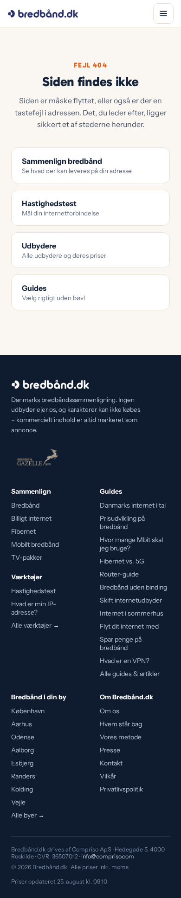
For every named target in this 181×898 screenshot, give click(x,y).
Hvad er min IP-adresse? (33, 608)
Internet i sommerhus (131, 613)
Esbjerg (22, 763)
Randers (23, 776)
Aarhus (21, 724)
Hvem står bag (121, 724)
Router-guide (119, 574)
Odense (22, 737)
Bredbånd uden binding (133, 587)
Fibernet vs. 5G (122, 561)
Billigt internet (31, 518)
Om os (109, 711)
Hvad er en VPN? (124, 661)
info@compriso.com (107, 856)
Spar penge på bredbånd (121, 643)
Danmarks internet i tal (133, 505)
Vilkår (108, 776)
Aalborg (22, 750)
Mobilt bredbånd (35, 544)
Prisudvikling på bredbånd (122, 522)
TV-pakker (26, 557)
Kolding (22, 789)
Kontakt (111, 763)
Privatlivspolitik (121, 789)
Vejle (18, 802)
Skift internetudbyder (131, 600)
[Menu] (163, 13)
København (28, 711)
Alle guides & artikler (130, 674)
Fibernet (23, 531)
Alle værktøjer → (35, 625)
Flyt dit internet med (129, 626)
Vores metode (121, 737)
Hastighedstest (33, 591)
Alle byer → (28, 815)
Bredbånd (25, 505)
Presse (110, 750)
